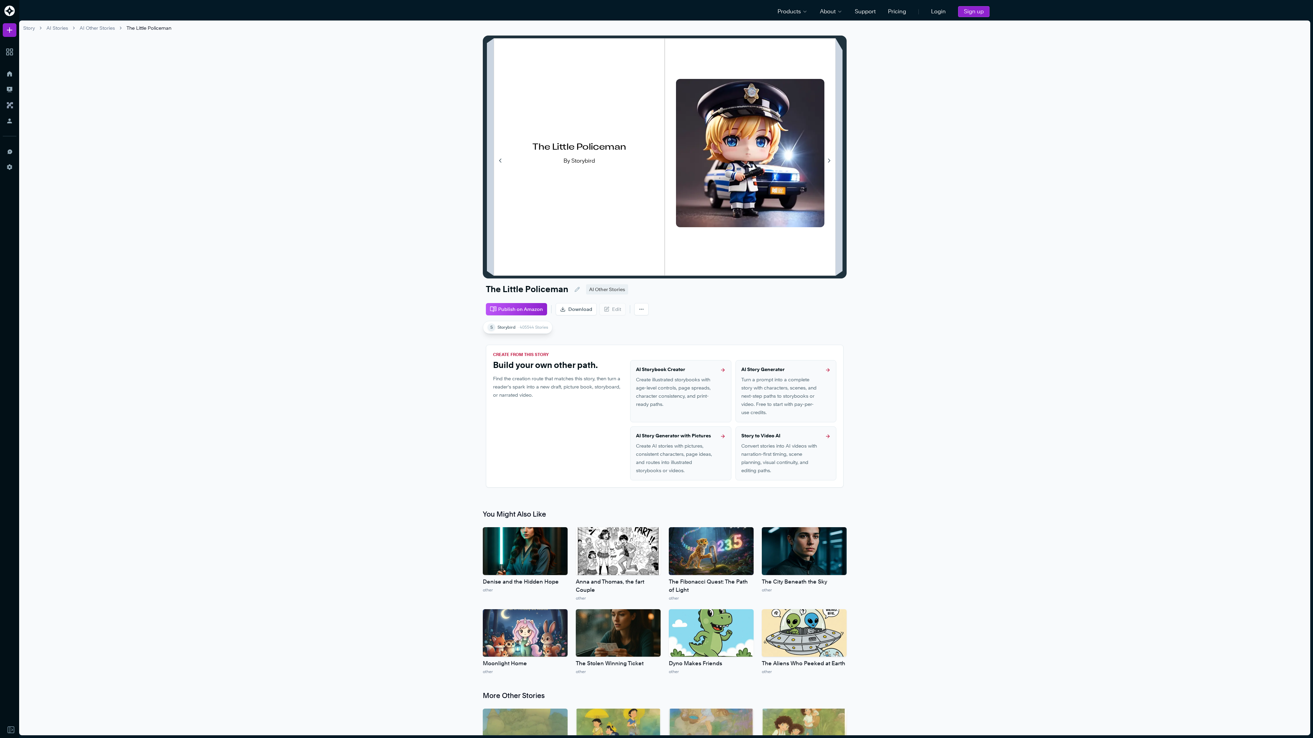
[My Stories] (9, 89)
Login (938, 11)
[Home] (9, 74)
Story (29, 28)
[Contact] (9, 151)
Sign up (974, 11)
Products (789, 11)
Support (865, 11)
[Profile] (9, 121)
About (828, 11)
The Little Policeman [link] (149, 28)
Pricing (897, 11)
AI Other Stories (97, 28)
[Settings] (9, 167)
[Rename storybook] (577, 289)
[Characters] (9, 105)
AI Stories (57, 28)
